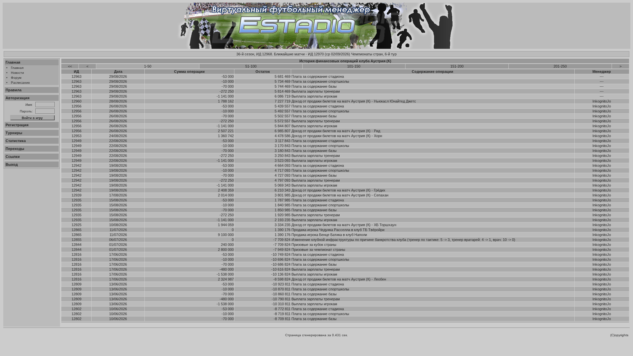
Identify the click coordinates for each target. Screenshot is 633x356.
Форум (16, 77)
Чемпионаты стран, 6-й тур (374, 54)
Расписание (20, 82)
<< (70, 66)
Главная (13, 62)
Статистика (16, 141)
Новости (17, 72)
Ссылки (13, 157)
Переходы (15, 149)
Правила (13, 90)
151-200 (457, 66)
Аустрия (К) (381, 61)
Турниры (14, 133)
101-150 (353, 66)
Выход (12, 164)
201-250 (560, 66)
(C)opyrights (619, 335)
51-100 (250, 66)
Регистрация (17, 125)
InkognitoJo (601, 101)
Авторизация (17, 98)
